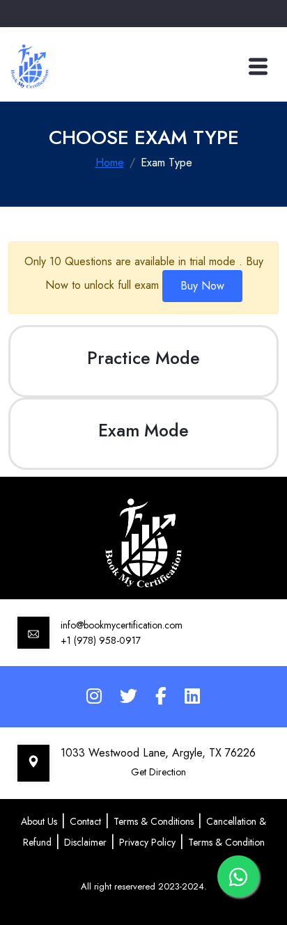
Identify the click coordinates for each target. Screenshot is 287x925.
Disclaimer (85, 842)
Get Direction (158, 772)
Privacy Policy (147, 842)
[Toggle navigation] (258, 66)
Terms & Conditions (154, 821)
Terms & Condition (226, 842)
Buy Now (202, 286)
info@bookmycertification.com (122, 625)
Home (109, 163)
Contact (85, 821)
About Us (39, 821)
